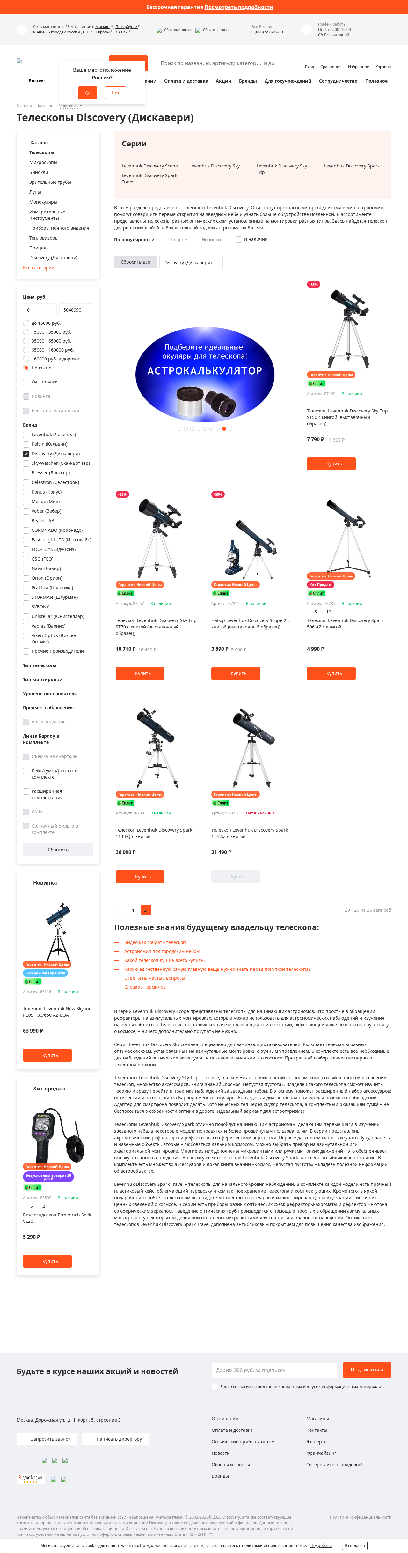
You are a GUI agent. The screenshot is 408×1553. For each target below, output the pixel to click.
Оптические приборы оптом (243, 1441)
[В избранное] (81, 895)
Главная (24, 105)
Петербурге (126, 26)
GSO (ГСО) (42, 559)
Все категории (39, 267)
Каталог (45, 105)
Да (88, 93)
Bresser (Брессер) (51, 473)
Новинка (41, 396)
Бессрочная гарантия (55, 410)
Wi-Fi (37, 811)
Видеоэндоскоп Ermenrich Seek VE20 (57, 1218)
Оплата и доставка (186, 81)
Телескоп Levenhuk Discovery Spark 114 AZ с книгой (249, 833)
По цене (178, 239)
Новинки (211, 239)
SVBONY (40, 607)
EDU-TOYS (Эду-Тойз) (54, 549)
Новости (221, 1453)
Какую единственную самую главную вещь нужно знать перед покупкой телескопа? (217, 969)
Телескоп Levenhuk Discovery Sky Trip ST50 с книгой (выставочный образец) (347, 417)
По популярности (134, 239)
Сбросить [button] (58, 849)
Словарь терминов (145, 987)
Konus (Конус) (47, 492)
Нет (116, 93)
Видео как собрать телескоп (155, 942)
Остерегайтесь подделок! (334, 1464)
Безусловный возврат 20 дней (48, 1177)
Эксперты (317, 1441)
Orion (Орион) (47, 578)
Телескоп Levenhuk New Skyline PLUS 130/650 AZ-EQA (57, 1012)
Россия (37, 81)
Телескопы (68, 105)
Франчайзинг (321, 1453)
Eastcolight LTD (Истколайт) (61, 540)
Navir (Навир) (46, 568)
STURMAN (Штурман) (55, 597)
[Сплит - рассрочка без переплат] (32, 981)
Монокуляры (43, 202)
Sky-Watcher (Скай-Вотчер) (61, 463)
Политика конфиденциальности (360, 1517)
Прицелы (39, 248)
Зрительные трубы (50, 182)
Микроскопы (43, 162)
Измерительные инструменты (47, 215)
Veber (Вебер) (46, 511)
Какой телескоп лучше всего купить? (164, 960)
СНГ (86, 32)
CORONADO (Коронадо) (57, 530)
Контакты (316, 1430)
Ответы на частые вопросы (154, 978)
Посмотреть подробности (239, 7)
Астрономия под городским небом (162, 951)
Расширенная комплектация (47, 794)
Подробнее (321, 1545)
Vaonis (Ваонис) (48, 626)
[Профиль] (309, 60)
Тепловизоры (44, 238)
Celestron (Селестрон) (55, 482)
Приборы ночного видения (59, 228)
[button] (174, 29)
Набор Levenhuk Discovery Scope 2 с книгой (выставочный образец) (250, 623)
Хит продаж (44, 382)
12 (328, 612)
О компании (225, 1419)
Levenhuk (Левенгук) (54, 434)
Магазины (317, 1419)
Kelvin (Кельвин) (49, 444)
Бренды (248, 81)
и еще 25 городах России (57, 32)
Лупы (35, 192)
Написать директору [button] (118, 1439)
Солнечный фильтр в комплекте (55, 829)
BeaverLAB (43, 520)
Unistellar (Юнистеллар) (58, 616)
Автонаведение (49, 721)
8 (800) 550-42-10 (267, 32)
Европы (103, 32)
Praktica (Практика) (52, 587)
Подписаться (367, 1369)
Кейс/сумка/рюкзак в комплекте (54, 774)
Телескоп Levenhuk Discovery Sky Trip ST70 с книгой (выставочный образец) (156, 626)
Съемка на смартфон (55, 756)
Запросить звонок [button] (50, 1439)
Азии (123, 32)
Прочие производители (58, 651)
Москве (102, 26)
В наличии (256, 239)
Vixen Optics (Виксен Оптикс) (54, 638)
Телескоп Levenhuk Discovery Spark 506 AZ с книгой (345, 623)
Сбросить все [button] (135, 262)
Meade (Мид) (46, 501)
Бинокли (38, 172)
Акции (223, 81)
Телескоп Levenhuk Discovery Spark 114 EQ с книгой (154, 833)
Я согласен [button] (355, 1545)
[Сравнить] (89, 895)
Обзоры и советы (231, 1464)
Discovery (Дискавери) (53, 258)
